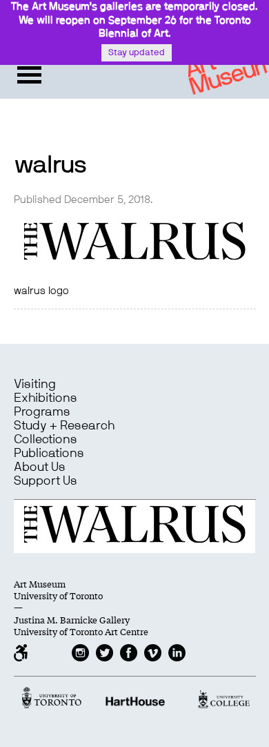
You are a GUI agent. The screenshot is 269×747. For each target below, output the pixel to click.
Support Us (45, 481)
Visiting (35, 384)
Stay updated (136, 52)
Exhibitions (45, 398)
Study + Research (64, 426)
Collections (45, 440)
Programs (42, 412)
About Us (40, 467)
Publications (49, 453)
